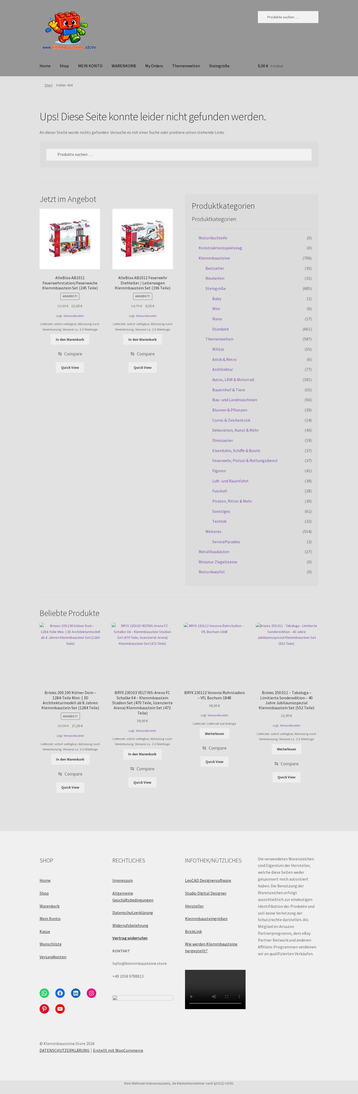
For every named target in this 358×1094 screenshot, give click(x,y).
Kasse (45, 931)
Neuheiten (214, 278)
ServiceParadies (226, 541)
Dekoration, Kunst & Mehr (235, 430)
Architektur (222, 369)
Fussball (219, 490)
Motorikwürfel (212, 571)
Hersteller (194, 906)
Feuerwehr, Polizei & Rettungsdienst (245, 460)
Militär (218, 349)
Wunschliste (51, 944)
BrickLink (193, 931)
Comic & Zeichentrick (231, 420)
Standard (220, 329)
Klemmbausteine (214, 258)
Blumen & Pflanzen (229, 410)
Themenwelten (186, 65)
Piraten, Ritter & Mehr (232, 501)
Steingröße (219, 65)
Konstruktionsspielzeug (220, 247)
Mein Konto (50, 918)
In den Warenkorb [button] (70, 339)
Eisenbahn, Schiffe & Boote (236, 450)
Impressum (122, 880)
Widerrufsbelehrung (130, 925)
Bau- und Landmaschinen (234, 399)
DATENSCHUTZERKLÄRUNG (64, 1050)
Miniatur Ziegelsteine (218, 561)
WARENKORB (124, 65)
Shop (64, 65)
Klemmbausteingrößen (206, 918)
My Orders (154, 65)
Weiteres (213, 531)
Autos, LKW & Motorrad (233, 379)
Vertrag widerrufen (130, 938)
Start (48, 85)
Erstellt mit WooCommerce (118, 1050)
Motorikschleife (213, 237)
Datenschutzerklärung (132, 912)
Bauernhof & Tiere (228, 389)
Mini (216, 308)
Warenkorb (49, 906)
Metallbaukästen (214, 551)
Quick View (70, 367)
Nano (217, 318)
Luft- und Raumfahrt (230, 480)
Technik (219, 521)
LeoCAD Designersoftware (208, 880)
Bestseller (214, 268)
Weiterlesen (214, 733)
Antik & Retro (224, 359)
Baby (216, 298)
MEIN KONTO (90, 65)
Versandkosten (73, 316)
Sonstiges (221, 511)
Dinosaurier (222, 440)
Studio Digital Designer (205, 893)
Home (45, 65)
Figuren (219, 470)
